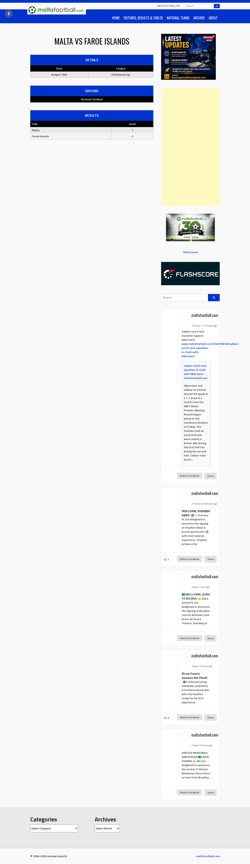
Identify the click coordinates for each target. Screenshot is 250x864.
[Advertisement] (190, 147)
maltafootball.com (168, 5)
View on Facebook (189, 476)
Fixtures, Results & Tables (143, 17)
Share (210, 476)
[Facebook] (9, 14)
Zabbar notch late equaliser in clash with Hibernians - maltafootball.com (195, 372)
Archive (199, 17)
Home (116, 17)
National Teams (178, 17)
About (213, 17)
